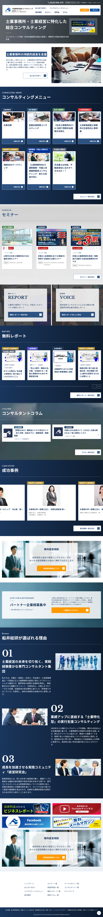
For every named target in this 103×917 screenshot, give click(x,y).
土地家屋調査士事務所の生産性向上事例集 (89, 128)
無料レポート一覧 (53, 891)
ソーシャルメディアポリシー (59, 910)
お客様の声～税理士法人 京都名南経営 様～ (47, 509)
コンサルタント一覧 (71, 887)
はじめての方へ (35, 75)
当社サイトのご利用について (90, 910)
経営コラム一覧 (53, 895)
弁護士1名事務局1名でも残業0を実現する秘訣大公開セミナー (51, 257)
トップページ (29, 883)
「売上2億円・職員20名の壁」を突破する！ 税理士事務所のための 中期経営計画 (39, 372)
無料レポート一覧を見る (19, 314)
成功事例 (27, 895)
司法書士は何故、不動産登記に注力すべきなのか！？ (63, 167)
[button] (60, 8)
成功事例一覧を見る (87, 528)
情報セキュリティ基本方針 (27, 910)
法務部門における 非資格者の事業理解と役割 (63, 370)
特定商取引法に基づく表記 (41, 910)
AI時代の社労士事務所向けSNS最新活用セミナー (16, 257)
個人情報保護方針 (15, 910)
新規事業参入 (25, 438)
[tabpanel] (13, 363)
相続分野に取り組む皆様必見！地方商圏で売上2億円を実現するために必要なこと (89, 372)
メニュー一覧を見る (87, 196)
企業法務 (8, 125)
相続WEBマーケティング (13, 166)
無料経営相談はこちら (51, 568)
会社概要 (8, 910)
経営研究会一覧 (53, 887)
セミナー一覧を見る (87, 277)
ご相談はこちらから (70, 610)
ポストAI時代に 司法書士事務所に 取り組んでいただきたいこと (13, 374)
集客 (74, 436)
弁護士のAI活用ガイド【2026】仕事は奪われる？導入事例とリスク (81, 431)
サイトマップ (69, 891)
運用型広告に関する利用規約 (75, 910)
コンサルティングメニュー (33, 891)
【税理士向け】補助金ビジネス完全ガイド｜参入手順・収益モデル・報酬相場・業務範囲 (31, 433)
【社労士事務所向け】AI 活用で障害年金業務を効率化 (63, 128)
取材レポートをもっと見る (71, 314)
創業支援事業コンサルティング (38, 127)
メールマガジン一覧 (71, 883)
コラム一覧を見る (88, 452)
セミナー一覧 (52, 883)
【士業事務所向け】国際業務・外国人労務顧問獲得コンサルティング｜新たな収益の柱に (38, 170)
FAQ (50, 910)
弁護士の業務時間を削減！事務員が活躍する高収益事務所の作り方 (85, 259)
